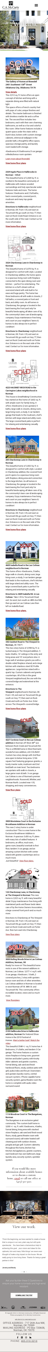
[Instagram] (26, 1337)
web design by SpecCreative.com (25, 1319)
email (17, 1178)
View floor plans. (26, 861)
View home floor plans (16, 226)
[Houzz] (30, 1337)
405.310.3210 (29, 1341)
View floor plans (13, 790)
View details (11, 92)
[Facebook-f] (18, 1337)
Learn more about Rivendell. (18, 159)
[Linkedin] (22, 1337)
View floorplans (13, 1000)
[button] (36, 5)
